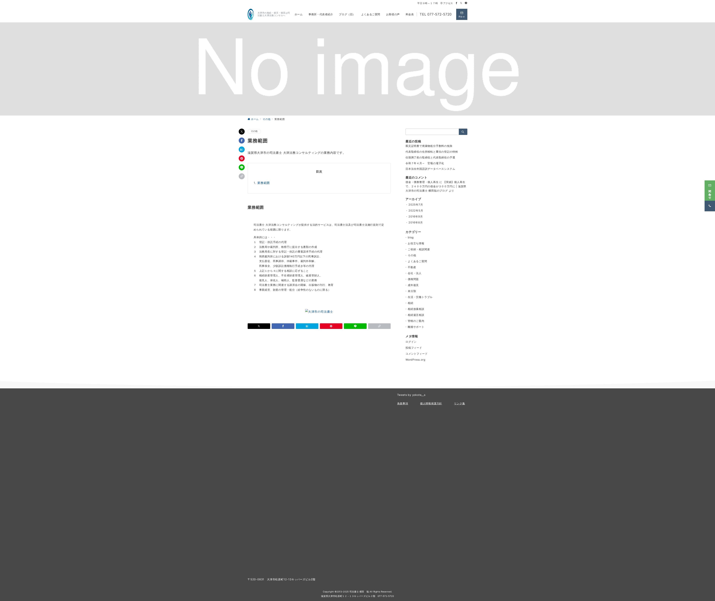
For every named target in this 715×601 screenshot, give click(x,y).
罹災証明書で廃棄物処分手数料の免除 (429, 145)
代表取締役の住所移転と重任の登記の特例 (432, 151)
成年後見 (413, 285)
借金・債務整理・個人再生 (422, 182)
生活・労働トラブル (420, 297)
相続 (410, 303)
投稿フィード (414, 347)
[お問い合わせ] (319, 311)
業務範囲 (263, 183)
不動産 (412, 267)
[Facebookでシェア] (242, 140)
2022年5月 (416, 210)
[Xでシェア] (242, 132)
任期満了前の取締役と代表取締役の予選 (430, 157)
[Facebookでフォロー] (456, 3)
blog (411, 237)
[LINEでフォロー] (466, 3)
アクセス (448, 3)
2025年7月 (416, 204)
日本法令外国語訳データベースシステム (430, 168)
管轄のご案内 (416, 320)
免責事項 (402, 403)
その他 (254, 131)
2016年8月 (416, 222)
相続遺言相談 (416, 314)
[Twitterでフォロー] (461, 3)
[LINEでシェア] (242, 167)
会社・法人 (415, 273)
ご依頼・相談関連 (419, 249)
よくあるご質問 (417, 261)
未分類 (412, 291)
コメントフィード (417, 353)
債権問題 (413, 279)
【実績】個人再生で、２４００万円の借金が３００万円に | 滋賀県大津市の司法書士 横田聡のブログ (436, 186)
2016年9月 (416, 216)
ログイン (411, 341)
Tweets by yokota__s (411, 394)
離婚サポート (416, 326)
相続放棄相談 (416, 308)
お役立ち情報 (416, 243)
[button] (242, 176)
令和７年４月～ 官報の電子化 (425, 163)
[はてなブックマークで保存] (242, 149)
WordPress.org (415, 359)
